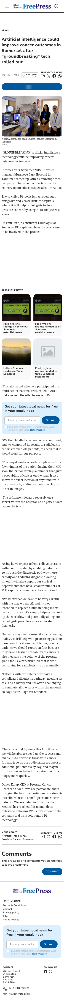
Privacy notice (37, 429)
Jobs (5, 916)
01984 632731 (21, 988)
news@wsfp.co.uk (19, 993)
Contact (7, 909)
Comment (52, 871)
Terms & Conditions (14, 905)
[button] (7, 6)
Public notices (11, 919)
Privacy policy (11, 912)
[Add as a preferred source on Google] (30, 75)
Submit (50, 420)
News (5, 30)
